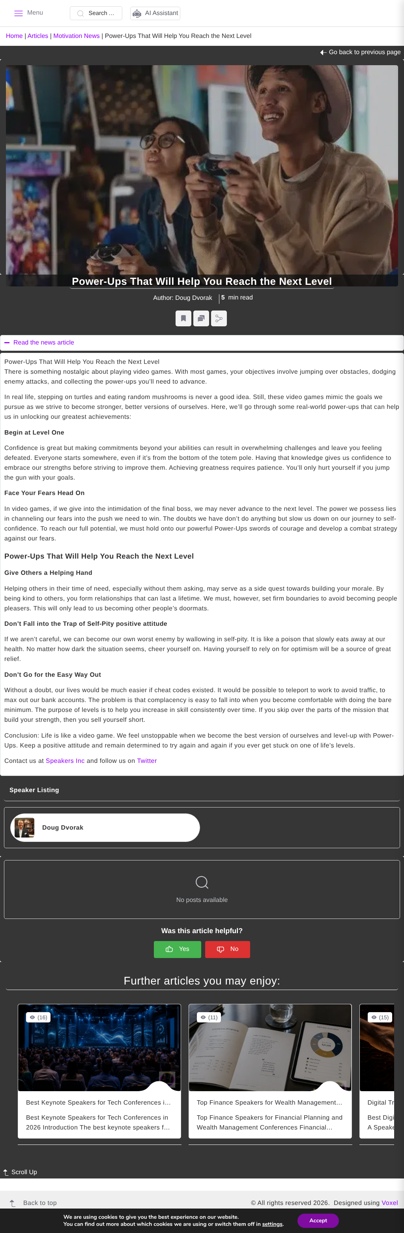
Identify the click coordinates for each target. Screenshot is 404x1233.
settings (272, 1224)
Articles (38, 36)
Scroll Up (24, 1172)
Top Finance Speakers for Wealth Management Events (278, 1102)
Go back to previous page (365, 52)
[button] (183, 319)
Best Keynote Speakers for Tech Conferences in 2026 (105, 1102)
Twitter (147, 761)
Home (14, 36)
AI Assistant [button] (161, 13)
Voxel (390, 1203)
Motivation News (76, 36)
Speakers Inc (65, 761)
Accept (318, 1220)
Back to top (40, 1203)
